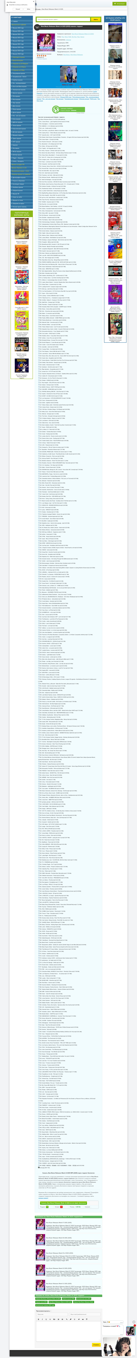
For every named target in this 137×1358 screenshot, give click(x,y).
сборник (68, 40)
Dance (82, 37)
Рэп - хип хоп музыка (48, 99)
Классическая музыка (19, 128)
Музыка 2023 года (18, 37)
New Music (66, 54)
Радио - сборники (18, 158)
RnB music (93, 99)
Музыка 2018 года (18, 54)
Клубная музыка (17, 80)
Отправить (96, 1344)
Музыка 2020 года (18, 47)
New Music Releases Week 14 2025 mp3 (60, 1302)
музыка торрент (43, 1198)
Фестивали (16, 148)
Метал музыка (17, 151)
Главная (15, 21)
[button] (38, 1319)
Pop (63, 37)
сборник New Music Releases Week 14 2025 (48, 1298)
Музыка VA (16, 194)
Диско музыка (17, 112)
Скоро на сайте (17, 197)
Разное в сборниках (19, 181)
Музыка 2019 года (18, 50)
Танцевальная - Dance (19, 76)
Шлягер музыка (17, 154)
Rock (66, 37)
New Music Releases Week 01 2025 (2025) (59, 1283)
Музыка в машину (18, 135)
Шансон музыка (17, 93)
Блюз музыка (17, 119)
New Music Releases (76, 54)
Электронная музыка (19, 89)
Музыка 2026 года (18, 28)
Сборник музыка (84, 99)
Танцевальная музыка (71, 99)
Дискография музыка (19, 177)
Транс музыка (17, 138)
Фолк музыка (16, 99)
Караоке (15, 145)
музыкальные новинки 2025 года (45, 1305)
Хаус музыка (16, 102)
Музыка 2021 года (18, 44)
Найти (96, 19)
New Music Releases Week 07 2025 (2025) (59, 1222)
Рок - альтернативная (19, 83)
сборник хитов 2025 (41, 1302)
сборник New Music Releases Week (83, 1302)
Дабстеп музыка (17, 122)
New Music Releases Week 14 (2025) (83, 34)
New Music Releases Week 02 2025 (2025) (59, 1268)
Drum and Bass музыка (19, 86)
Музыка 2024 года (18, 34)
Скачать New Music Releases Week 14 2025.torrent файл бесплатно (63, 1203)
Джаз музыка (16, 106)
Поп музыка (59, 99)
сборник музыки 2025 (68, 1298)
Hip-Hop (74, 37)
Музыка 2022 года (18, 41)
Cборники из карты (18, 203)
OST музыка (16, 141)
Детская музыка (17, 132)
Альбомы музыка (18, 187)
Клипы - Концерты (18, 161)
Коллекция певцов (18, 184)
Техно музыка (17, 125)
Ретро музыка (17, 109)
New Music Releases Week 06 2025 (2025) (59, 1238)
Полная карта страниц (19, 207)
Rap (78, 37)
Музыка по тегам (18, 200)
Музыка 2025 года (65, 97)
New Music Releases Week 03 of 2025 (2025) (59, 1253)
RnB (69, 37)
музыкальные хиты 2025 (83, 1298)
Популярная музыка (78, 97)
